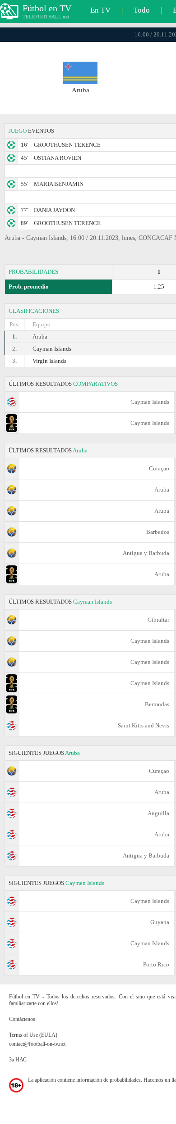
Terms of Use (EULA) (33, 1035)
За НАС (18, 1059)
